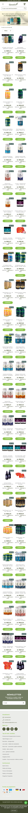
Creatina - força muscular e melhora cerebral (12, 759)
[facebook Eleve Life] (8, 729)
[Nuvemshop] (6, 796)
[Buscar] (24, 8)
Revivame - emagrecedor (8, 741)
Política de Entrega (6, 768)
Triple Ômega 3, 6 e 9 (7, 738)
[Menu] (2, 4)
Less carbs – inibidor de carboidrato (10, 744)
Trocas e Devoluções (7, 771)
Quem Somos (5, 765)
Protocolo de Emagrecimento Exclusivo (11, 736)
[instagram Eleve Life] (4, 729)
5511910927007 (7, 717)
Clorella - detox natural (7, 749)
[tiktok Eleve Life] (16, 729)
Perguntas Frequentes (7, 776)
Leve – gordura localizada (8, 751)
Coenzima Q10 (5, 754)
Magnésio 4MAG (6, 756)
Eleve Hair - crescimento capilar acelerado (12, 746)
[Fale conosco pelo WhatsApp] (25, 802)
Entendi (14, 810)
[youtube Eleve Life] (12, 729)
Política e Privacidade (7, 773)
